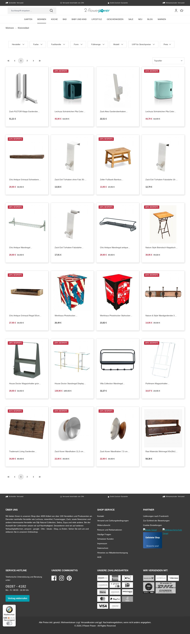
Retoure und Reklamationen (109, 530)
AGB (99, 557)
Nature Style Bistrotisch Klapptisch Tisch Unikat (160, 247)
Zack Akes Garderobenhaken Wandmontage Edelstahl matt (117, 111)
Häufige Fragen (104, 534)
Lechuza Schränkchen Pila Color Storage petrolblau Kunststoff (72, 111)
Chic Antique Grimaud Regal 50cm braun (24, 315)
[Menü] (14, 606)
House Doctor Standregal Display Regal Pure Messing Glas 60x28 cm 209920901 (70, 383)
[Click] (97, 10)
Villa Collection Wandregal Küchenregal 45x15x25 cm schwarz (117, 383)
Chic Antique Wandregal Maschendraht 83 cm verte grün (27, 247)
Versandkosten (87, 622)
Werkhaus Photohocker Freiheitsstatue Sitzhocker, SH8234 (72, 315)
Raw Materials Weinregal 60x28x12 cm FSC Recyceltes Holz (162, 451)
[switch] (9, 623)
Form (78, 45)
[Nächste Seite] (33, 60)
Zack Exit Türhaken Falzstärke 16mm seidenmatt (69, 247)
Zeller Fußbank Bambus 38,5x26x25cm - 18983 (116, 179)
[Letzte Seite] (39, 60)
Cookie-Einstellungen (152, 525)
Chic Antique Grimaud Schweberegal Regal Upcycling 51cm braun (27, 179)
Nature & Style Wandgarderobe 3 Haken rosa (160, 315)
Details (29, 105)
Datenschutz (102, 548)
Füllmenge (96, 45)
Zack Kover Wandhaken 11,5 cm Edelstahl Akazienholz (70, 451)
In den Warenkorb (120, 105)
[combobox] (27, 10)
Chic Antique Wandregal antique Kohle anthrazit (114, 247)
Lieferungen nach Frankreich (156, 516)
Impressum (102, 543)
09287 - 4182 (16, 586)
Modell (117, 45)
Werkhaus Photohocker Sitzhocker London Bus (115, 315)
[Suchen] (51, 10)
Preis (167, 45)
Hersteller (17, 45)
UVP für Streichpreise (141, 45)
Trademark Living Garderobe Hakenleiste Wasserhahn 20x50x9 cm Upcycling (24, 451)
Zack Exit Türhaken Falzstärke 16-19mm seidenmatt (160, 179)
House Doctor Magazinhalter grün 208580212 (24, 383)
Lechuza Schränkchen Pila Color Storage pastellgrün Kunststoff (163, 111)
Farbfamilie (56, 45)
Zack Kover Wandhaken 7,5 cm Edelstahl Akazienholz (115, 451)
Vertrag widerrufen (18, 598)
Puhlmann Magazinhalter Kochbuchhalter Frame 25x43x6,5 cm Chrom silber (160, 383)
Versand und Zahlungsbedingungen (113, 520)
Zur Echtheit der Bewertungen (156, 520)
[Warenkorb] (181, 10)
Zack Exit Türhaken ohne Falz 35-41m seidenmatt (70, 179)
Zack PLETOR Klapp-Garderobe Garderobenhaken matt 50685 (27, 111)
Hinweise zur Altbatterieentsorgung (112, 552)
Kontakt (100, 516)
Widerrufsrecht (103, 525)
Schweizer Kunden (105, 539)
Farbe (37, 45)
